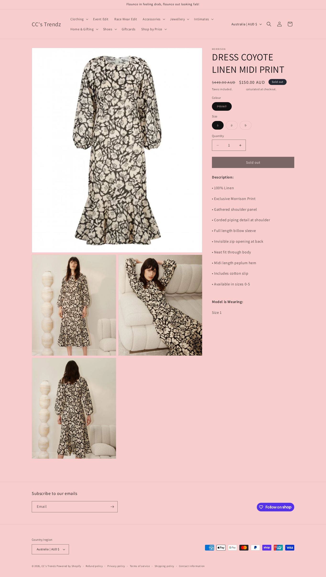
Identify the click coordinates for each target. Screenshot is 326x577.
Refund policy (94, 566)
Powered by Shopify (69, 566)
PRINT (224, 107)
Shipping (239, 89)
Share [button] (221, 327)
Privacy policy (116, 566)
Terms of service (140, 566)
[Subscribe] (112, 506)
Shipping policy (164, 566)
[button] (79, 19)
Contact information (192, 566)
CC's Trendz (49, 566)
